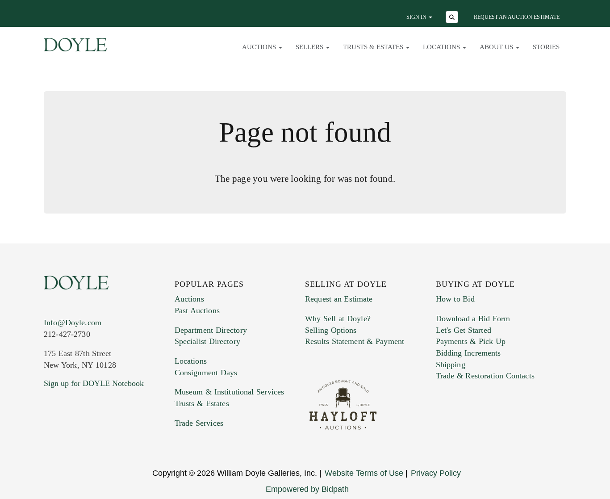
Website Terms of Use (364, 473)
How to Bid (455, 298)
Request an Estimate (339, 298)
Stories (546, 46)
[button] (453, 18)
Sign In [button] (417, 17)
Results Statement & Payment (354, 341)
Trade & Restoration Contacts (485, 375)
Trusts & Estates (202, 403)
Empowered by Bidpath (307, 489)
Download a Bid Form (473, 318)
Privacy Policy (436, 473)
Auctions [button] (260, 46)
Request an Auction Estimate (517, 17)
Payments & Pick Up (471, 341)
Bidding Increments (468, 352)
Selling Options (331, 330)
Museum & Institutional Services (229, 391)
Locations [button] (442, 46)
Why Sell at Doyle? (338, 318)
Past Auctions (197, 310)
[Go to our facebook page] (52, 437)
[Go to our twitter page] (71, 437)
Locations (191, 360)
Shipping (450, 364)
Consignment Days (206, 372)
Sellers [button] (310, 46)
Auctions (189, 298)
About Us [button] (497, 46)
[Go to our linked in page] (90, 437)
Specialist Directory (207, 341)
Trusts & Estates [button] (374, 46)
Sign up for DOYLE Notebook (94, 383)
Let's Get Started (463, 330)
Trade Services (199, 423)
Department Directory (211, 330)
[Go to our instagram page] (109, 437)
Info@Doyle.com (72, 322)
